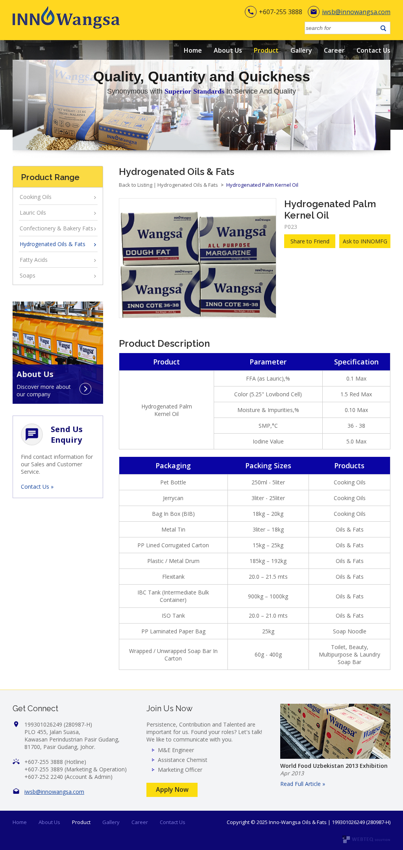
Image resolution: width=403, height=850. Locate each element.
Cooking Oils (36, 197)
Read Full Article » (302, 783)
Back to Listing (135, 184)
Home (193, 50)
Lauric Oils (33, 212)
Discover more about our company (44, 389)
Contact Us (373, 50)
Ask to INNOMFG (365, 241)
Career (334, 50)
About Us (228, 50)
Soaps (27, 275)
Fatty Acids (34, 259)
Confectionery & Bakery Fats (56, 228)
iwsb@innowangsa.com (356, 11)
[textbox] (341, 28)
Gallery (301, 50)
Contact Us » (37, 486)
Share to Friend (309, 241)
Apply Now (172, 789)
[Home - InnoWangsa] (66, 26)
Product (266, 50)
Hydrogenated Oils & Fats (52, 244)
